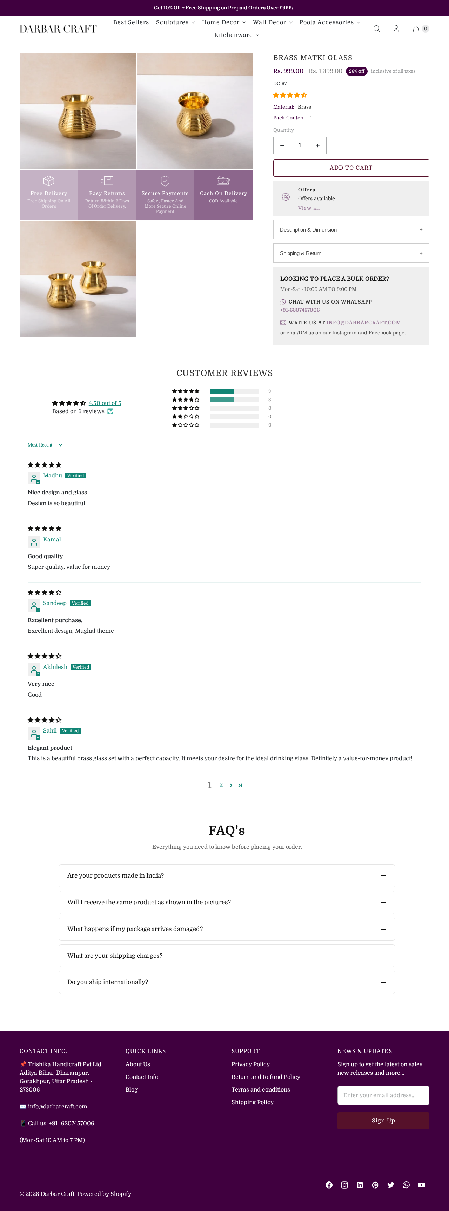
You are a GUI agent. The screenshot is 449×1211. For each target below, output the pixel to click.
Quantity (283, 130)
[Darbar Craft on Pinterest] (375, 1185)
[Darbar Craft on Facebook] (329, 1185)
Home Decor (221, 22)
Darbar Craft (57, 1194)
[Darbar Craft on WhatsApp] (406, 1185)
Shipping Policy (253, 1102)
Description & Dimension (308, 230)
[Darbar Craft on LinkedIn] (360, 1185)
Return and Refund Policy (266, 1077)
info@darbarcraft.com (364, 322)
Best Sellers (131, 22)
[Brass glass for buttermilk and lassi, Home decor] (195, 111)
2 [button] (221, 785)
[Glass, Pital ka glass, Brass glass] (78, 111)
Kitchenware (233, 35)
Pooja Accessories (327, 22)
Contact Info (142, 1077)
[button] (290, 95)
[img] (44, 465)
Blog (132, 1090)
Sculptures (172, 22)
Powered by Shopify (104, 1194)
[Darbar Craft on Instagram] (344, 1185)
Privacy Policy (251, 1064)
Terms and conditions (261, 1090)
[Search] (377, 28)
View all (309, 208)
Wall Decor (269, 22)
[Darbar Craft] (58, 28)
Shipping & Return (300, 253)
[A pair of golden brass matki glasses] (78, 279)
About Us (138, 1064)
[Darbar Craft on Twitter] (390, 1185)
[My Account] (396, 28)
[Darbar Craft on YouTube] (421, 1185)
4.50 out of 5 (105, 403)
